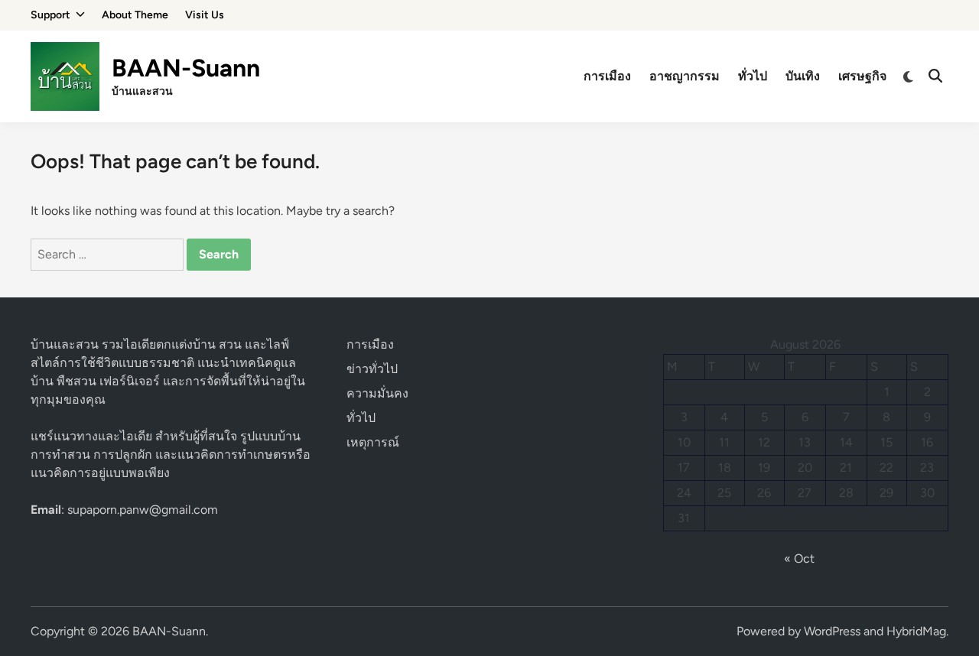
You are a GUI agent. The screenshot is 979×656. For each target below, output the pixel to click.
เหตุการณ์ (372, 442)
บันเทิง (802, 76)
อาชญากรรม (684, 76)
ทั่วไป (752, 76)
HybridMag (916, 631)
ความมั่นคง (377, 393)
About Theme (135, 14)
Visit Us (204, 14)
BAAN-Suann (186, 68)
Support (50, 14)
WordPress (832, 631)
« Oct (799, 558)
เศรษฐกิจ (862, 76)
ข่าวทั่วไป (372, 369)
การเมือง (607, 76)
